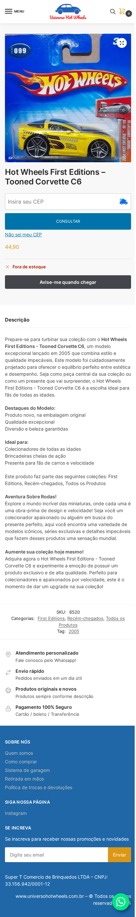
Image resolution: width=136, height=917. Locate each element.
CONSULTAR (68, 221)
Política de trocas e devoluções (38, 787)
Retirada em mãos (24, 779)
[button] (123, 12)
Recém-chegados (85, 618)
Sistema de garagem (27, 770)
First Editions (51, 618)
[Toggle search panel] (113, 11)
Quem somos (19, 753)
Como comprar (21, 761)
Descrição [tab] (17, 320)
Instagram (16, 813)
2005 (74, 631)
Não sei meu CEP (23, 234)
